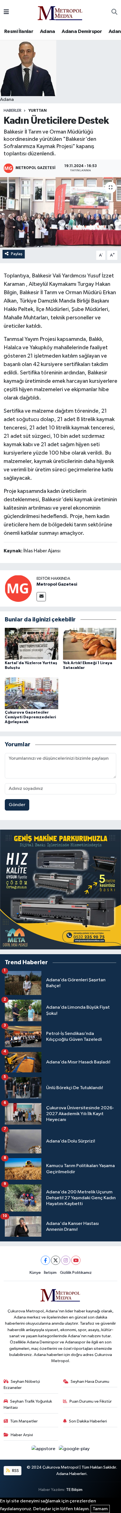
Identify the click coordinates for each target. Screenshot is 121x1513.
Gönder (17, 804)
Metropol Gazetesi (57, 584)
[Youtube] (75, 1260)
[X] (55, 1260)
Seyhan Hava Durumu (90, 1381)
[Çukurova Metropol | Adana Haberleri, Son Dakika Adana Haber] (60, 12)
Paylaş (17, 254)
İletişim (50, 1272)
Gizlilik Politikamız (76, 1272)
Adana (47, 31)
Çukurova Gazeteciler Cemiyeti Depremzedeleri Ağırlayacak (30, 717)
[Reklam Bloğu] (60, 889)
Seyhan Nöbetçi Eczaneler (22, 1384)
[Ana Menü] (6, 12)
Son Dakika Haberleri (88, 1421)
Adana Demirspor (82, 31)
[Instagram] (65, 1260)
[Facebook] (45, 1260)
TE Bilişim (74, 1490)
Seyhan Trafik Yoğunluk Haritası (28, 1404)
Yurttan (37, 111)
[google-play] (74, 1450)
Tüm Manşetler (24, 1421)
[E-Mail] (41, 596)
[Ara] (114, 12)
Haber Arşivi (22, 1435)
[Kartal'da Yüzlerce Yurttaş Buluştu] (31, 643)
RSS (15, 1471)
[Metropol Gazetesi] (18, 588)
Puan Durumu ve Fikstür (91, 1401)
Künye (35, 1272)
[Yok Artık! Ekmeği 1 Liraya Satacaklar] (89, 643)
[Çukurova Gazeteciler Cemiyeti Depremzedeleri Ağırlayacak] (31, 693)
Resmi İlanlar (18, 31)
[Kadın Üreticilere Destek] (60, 212)
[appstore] (44, 1450)
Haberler (12, 111)
